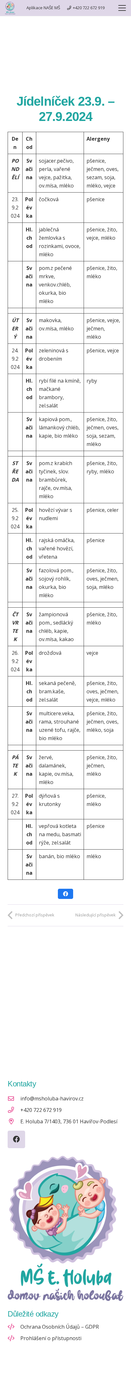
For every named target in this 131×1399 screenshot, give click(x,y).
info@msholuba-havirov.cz (52, 1098)
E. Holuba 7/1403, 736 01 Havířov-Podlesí (68, 1121)
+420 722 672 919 (41, 1109)
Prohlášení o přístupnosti (50, 1338)
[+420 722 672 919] (14, 1110)
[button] (122, 8)
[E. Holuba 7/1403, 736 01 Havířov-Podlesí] (14, 1121)
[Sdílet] (65, 894)
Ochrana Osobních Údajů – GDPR (59, 1326)
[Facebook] (16, 1139)
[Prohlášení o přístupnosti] (14, 1338)
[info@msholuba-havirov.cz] (14, 1098)
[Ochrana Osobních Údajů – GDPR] (14, 1327)
